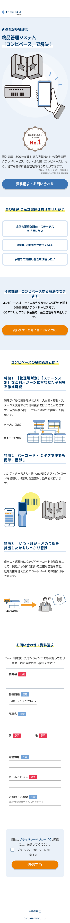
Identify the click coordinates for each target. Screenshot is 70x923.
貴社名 (17, 674)
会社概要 (33, 911)
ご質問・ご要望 (26, 799)
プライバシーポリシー (33, 839)
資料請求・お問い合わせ (35, 184)
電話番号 (18, 757)
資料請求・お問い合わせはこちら (35, 330)
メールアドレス (22, 777)
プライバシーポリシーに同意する (33, 852)
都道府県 (18, 694)
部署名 (17, 713)
